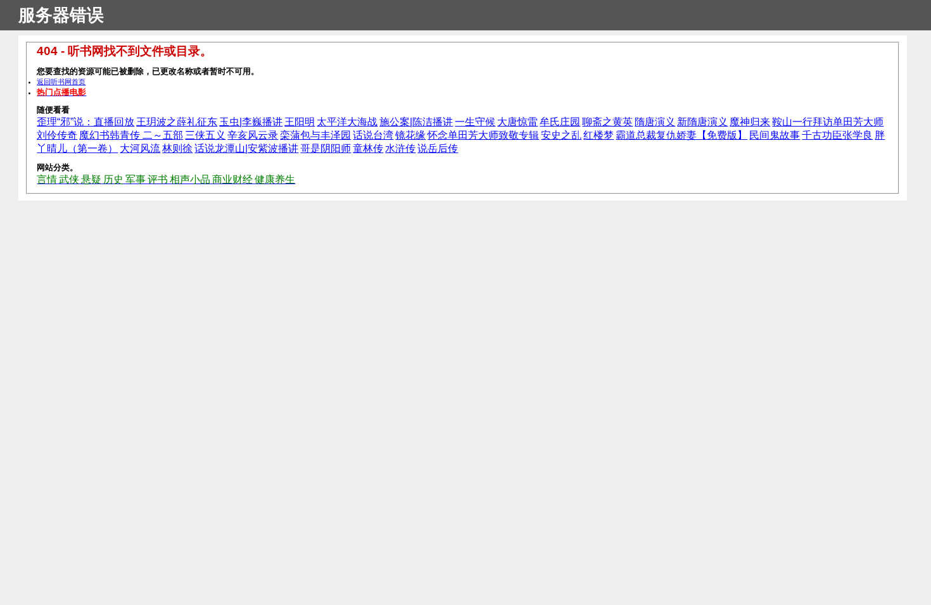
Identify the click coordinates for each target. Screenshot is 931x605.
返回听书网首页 (61, 81)
